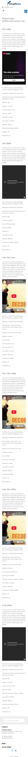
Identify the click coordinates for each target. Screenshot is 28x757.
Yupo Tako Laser (8, 257)
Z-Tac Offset (7, 605)
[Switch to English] (3, 11)
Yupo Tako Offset (9, 489)
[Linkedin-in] (15, 750)
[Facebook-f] (12, 750)
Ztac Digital (6, 143)
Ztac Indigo (6, 29)
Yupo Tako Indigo (9, 373)
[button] (25, 11)
